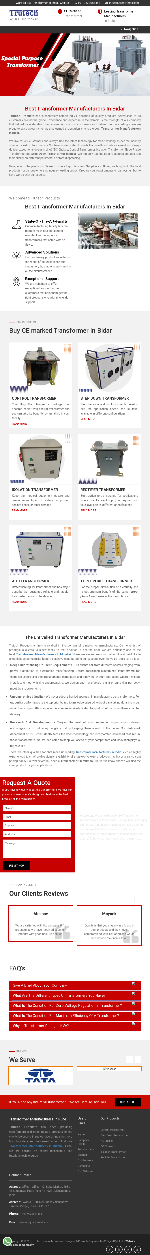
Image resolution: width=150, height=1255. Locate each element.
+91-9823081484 (88, 3)
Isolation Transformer (35, 490)
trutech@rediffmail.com (123, 3)
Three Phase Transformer (106, 581)
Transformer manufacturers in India (98, 752)
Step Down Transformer (104, 398)
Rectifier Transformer (102, 490)
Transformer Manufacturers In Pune (37, 1119)
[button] (11, 64)
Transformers (86, 1149)
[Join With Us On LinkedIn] (128, 1249)
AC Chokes (107, 1140)
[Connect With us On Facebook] (109, 1249)
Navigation (129, 29)
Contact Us (127, 1102)
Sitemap (83, 1154)
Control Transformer (34, 398)
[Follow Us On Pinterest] (137, 1249)
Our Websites (85, 1171)
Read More (19, 423)
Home (81, 1134)
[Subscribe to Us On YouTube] (119, 1249)
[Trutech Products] (24, 14)
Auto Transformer (30, 581)
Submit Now (16, 865)
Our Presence (85, 1160)
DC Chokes (107, 1146)
